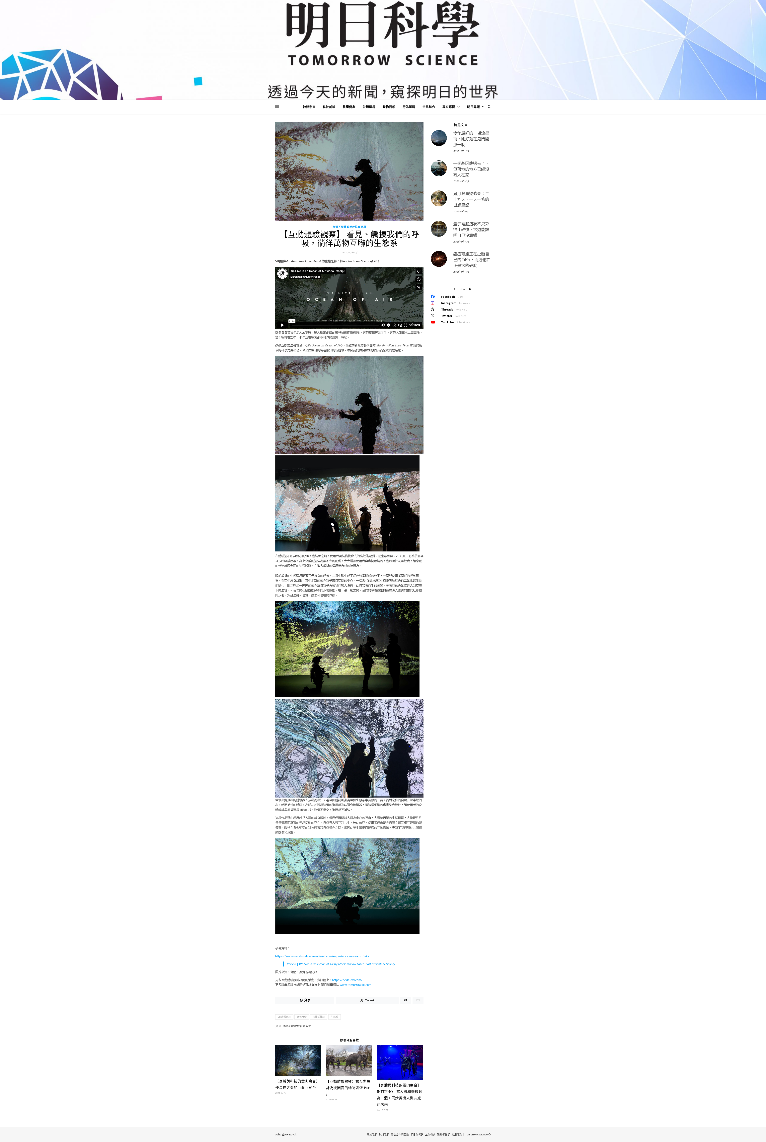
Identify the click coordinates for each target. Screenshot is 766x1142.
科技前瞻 (329, 107)
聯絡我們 (384, 1134)
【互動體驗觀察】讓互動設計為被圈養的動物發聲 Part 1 (348, 1088)
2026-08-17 (460, 211)
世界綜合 (428, 107)
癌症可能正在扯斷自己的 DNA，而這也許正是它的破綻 (471, 259)
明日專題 (473, 107)
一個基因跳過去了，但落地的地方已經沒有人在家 (471, 169)
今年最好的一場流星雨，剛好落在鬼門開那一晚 (471, 138)
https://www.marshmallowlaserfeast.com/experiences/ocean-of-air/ (322, 956)
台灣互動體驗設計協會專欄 (349, 227)
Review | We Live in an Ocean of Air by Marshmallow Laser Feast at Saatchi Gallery (341, 964)
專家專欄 (448, 107)
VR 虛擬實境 (284, 1017)
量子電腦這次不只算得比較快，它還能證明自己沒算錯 (471, 229)
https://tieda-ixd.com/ (347, 980)
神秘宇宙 (309, 107)
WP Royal (290, 1134)
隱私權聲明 (443, 1134)
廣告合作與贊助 (400, 1134)
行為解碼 (409, 107)
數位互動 (302, 1017)
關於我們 (372, 1134)
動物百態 (389, 107)
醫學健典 (349, 107)
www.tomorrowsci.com (355, 985)
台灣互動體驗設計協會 (296, 1026)
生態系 (334, 1017)
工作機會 (430, 1134)
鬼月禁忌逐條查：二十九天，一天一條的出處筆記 (471, 199)
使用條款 (457, 1134)
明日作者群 (417, 1134)
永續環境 (369, 107)
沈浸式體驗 (319, 1017)
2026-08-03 (461, 241)
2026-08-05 (461, 151)
